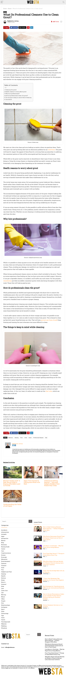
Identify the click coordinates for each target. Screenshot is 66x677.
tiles (46, 437)
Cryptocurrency (6, 553)
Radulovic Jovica (13, 21)
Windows (4, 628)
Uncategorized (5, 622)
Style (2, 611)
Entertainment (5, 561)
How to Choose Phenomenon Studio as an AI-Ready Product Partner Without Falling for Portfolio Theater (53, 596)
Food (2, 567)
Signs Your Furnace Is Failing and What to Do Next (32, 482)
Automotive (4, 538)
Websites (4, 624)
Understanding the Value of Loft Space (12, 505)
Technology (4, 613)
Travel (3, 619)
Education (4, 559)
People (3, 601)
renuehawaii (7, 281)
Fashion (3, 563)
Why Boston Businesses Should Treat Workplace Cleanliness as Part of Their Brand (54, 538)
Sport (3, 609)
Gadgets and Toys (6, 572)
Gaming (3, 574)
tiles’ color (48, 391)
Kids (2, 586)
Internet (3, 584)
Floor (21, 437)
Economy (4, 557)
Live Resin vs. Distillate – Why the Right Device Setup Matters (53, 546)
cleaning (17, 437)
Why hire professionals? (12, 93)
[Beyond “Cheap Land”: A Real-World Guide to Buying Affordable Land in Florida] (12, 467)
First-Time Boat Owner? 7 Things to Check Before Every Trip (53, 554)
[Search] (63, 2)
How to (3, 582)
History (3, 578)
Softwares (4, 607)
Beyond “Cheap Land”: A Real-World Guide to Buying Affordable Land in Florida (11, 483)
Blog (2, 542)
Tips (2, 615)
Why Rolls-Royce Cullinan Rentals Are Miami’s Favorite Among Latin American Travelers (53, 563)
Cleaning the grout (10, 90)
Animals (3, 534)
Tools (3, 617)
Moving (3, 594)
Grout (25, 437)
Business (4, 544)
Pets (2, 603)
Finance (3, 565)
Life (2, 592)
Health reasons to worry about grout (15, 91)
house (30, 437)
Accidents (4, 530)
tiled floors (51, 149)
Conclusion (8, 99)
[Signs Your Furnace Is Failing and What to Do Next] (33, 467)
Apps (2, 536)
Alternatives (5, 532)
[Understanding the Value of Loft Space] (12, 491)
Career (3, 549)
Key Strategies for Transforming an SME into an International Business (53, 587)
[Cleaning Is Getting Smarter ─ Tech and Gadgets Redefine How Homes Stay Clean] (53, 467)
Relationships (5, 605)
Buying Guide (5, 547)
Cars (2, 551)
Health (3, 576)
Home (5, 8)
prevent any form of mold (49, 320)
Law (2, 588)
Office (3, 599)
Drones (3, 555)
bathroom (10, 437)
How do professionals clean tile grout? (16, 95)
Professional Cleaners (38, 437)
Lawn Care (4, 590)
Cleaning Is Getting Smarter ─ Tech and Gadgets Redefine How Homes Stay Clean (52, 483)
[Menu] (2, 2)
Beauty (3, 540)
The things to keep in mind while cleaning (18, 97)
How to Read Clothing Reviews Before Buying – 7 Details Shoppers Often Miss (53, 528)
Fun (2, 569)
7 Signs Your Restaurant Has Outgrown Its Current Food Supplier (53, 579)
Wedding (4, 626)
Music (3, 597)
